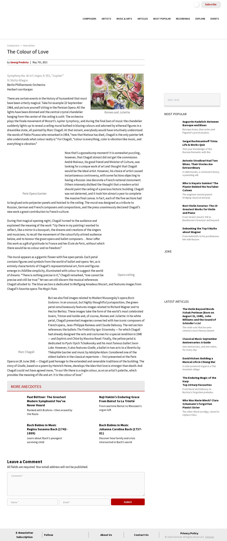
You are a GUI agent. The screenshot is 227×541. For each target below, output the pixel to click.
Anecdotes (29, 45)
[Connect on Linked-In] (77, 534)
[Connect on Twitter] (65, 534)
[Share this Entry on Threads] (151, 91)
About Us (106, 535)
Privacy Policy (189, 533)
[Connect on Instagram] (71, 534)
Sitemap (209, 537)
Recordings (183, 18)
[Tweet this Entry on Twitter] (151, 79)
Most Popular (162, 18)
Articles (142, 18)
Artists (106, 18)
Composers (89, 18)
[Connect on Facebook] (58, 534)
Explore (200, 18)
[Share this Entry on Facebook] (151, 73)
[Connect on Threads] (84, 534)
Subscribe (210, 4)
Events (215, 18)
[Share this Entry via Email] (151, 62)
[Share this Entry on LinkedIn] (151, 85)
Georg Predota (19, 62)
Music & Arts (124, 18)
